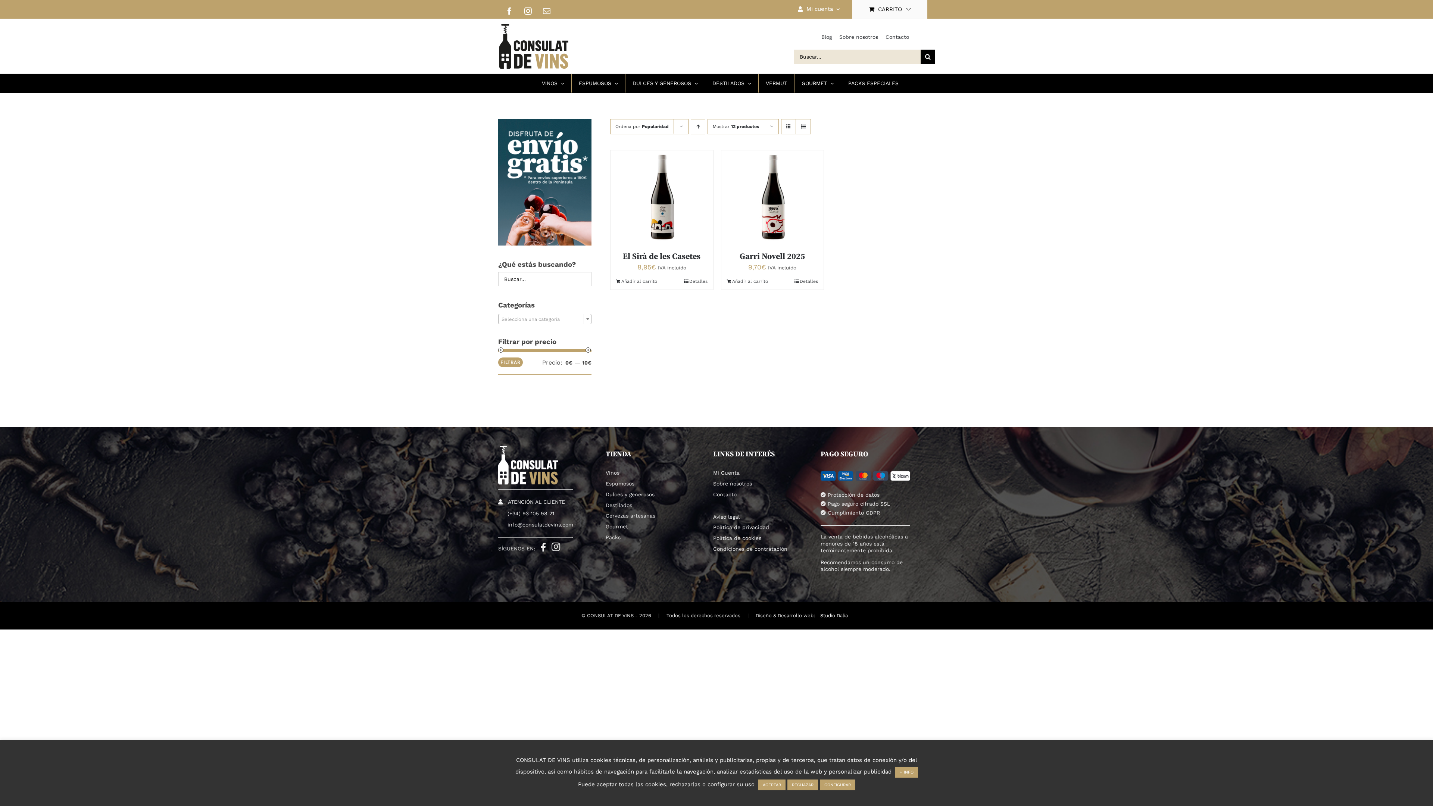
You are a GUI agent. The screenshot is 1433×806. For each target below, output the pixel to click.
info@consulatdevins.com (540, 525)
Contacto (897, 37)
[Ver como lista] (803, 126)
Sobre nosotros (858, 37)
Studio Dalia (834, 615)
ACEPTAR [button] (772, 784)
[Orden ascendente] (698, 126)
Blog (826, 37)
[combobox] (544, 319)
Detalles (698, 281)
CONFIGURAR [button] (837, 784)
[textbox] (545, 319)
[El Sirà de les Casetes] (662, 197)
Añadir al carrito (639, 281)
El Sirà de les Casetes (661, 257)
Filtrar (510, 362)
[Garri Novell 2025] (772, 197)
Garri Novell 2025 (772, 257)
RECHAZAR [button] (803, 784)
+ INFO (907, 772)
